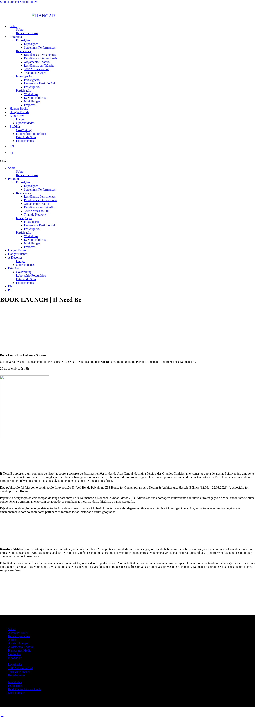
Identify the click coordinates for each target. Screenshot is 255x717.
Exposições (15, 685)
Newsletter (15, 657)
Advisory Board (18, 632)
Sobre (11, 629)
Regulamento (16, 675)
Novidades (15, 682)
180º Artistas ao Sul (20, 668)
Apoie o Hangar (18, 643)
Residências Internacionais (24, 689)
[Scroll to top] (2, 715)
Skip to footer (28, 1)
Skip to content (9, 1)
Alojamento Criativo (21, 647)
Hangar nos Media (19, 650)
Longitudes (15, 664)
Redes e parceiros (19, 636)
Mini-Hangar (16, 692)
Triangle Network (19, 671)
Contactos (14, 654)
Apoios (12, 639)
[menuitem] (131, 146)
